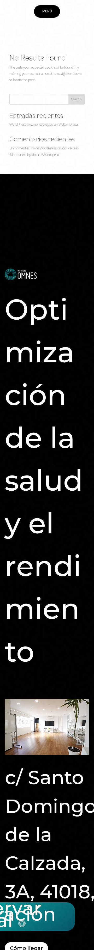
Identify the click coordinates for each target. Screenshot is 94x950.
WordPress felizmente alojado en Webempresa (43, 125)
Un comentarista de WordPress (32, 148)
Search (76, 99)
